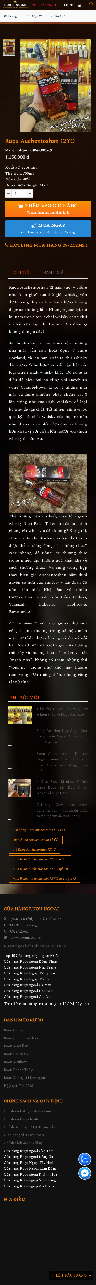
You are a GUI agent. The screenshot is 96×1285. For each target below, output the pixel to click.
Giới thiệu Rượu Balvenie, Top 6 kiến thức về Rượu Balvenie (63, 711)
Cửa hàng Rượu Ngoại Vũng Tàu (29, 973)
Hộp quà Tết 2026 (18, 1085)
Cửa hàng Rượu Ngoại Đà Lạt (27, 979)
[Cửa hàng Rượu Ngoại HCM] (15, 4)
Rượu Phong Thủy (18, 1070)
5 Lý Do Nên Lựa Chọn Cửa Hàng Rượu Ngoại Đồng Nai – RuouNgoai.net (62, 736)
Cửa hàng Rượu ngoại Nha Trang (30, 967)
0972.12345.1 (20, 931)
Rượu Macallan (16, 1046)
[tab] (23, 273)
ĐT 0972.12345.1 (43, 5)
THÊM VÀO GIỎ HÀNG (51, 208)
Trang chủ (15, 16)
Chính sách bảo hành (21, 1119)
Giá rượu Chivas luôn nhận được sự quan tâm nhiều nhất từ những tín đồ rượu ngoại (62, 810)
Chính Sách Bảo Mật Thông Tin (29, 1127)
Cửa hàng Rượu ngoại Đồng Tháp (30, 961)
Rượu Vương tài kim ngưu (24, 1078)
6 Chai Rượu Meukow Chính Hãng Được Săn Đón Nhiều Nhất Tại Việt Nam (62, 787)
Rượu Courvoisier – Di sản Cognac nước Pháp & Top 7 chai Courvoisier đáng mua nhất (62, 762)
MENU (69, 5)
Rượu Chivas (14, 1030)
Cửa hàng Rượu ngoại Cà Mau (27, 985)
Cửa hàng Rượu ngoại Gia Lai (27, 996)
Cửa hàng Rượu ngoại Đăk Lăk (28, 991)
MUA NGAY (48, 228)
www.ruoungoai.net (26, 937)
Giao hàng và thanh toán (24, 1135)
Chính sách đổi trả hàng (23, 1143)
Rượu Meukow (15, 1062)
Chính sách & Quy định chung (28, 1111)
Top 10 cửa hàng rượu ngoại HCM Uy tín (46, 1003)
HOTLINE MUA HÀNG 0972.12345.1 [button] (48, 245)
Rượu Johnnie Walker (21, 1038)
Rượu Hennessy (16, 1054)
